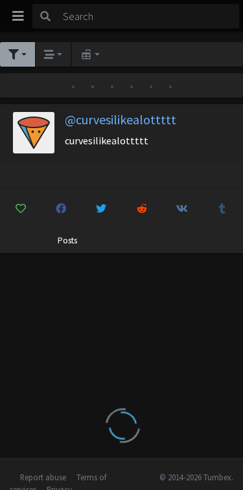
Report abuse (43, 477)
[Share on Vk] (181, 208)
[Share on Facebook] (60, 208)
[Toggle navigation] (18, 16)
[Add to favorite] (20, 208)
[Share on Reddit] (141, 208)
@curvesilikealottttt (120, 119)
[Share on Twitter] (101, 208)
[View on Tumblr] (222, 208)
